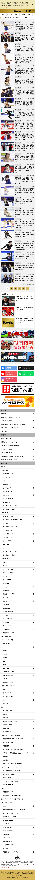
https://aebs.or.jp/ (5, 867)
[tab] (16, 14)
